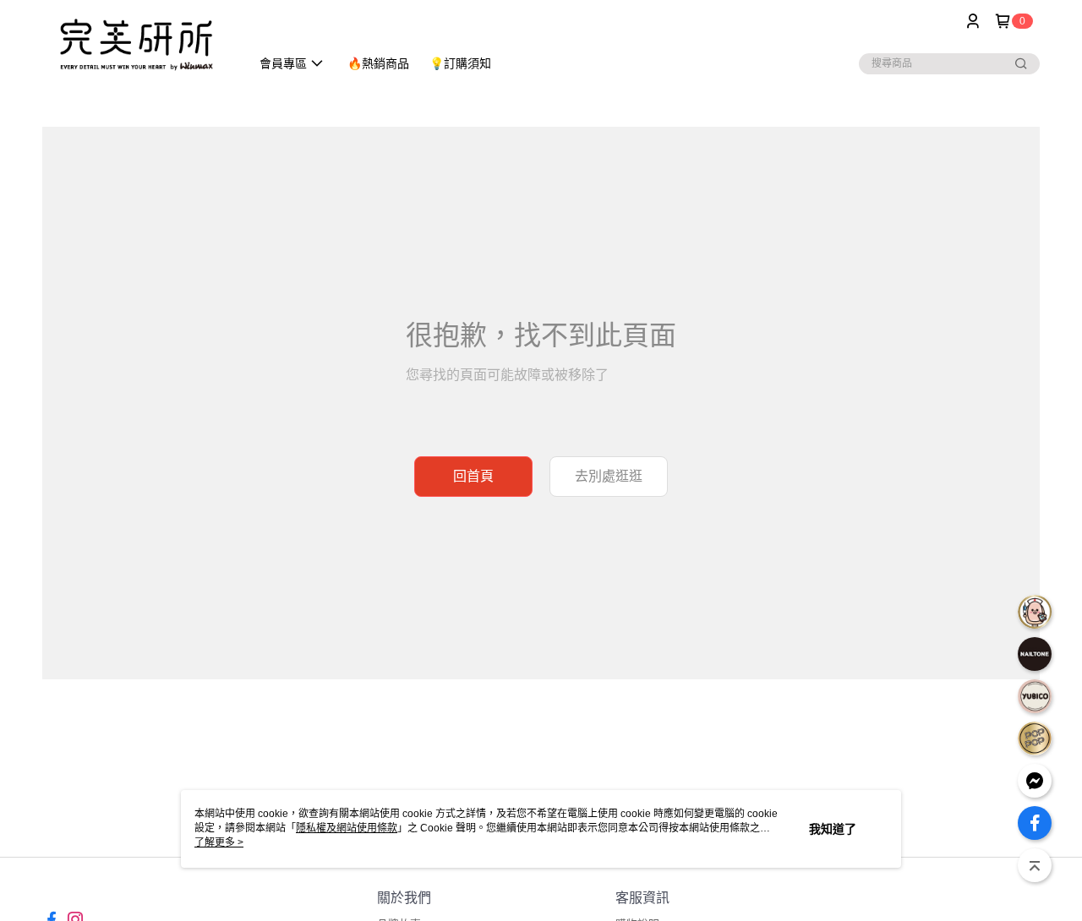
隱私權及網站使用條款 (346, 828)
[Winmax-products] (136, 44)
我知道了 (832, 829)
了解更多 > (218, 842)
